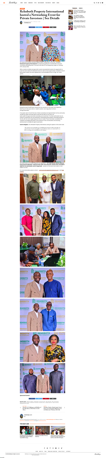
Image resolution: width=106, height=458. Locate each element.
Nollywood (48, 2)
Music (25, 2)
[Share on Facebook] (32, 27)
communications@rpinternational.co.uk (48, 170)
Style (35, 2)
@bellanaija (22, 420)
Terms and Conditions (52, 451)
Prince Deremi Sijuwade (25, 402)
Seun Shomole (56, 402)
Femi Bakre (37, 401)
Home (37, 451)
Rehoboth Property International (38, 402)
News (21, 2)
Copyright (68, 451)
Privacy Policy (61, 451)
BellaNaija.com (27, 22)
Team (45, 451)
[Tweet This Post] (38, 27)
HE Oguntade (48, 401)
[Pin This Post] (46, 27)
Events (53, 2)
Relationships (41, 2)
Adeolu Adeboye (30, 401)
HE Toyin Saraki (55, 401)
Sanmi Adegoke (49, 402)
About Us (41, 451)
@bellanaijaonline (42, 420)
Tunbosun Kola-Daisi (24, 403)
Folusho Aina (42, 401)
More (58, 2)
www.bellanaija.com (50, 419)
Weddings (30, 2)
